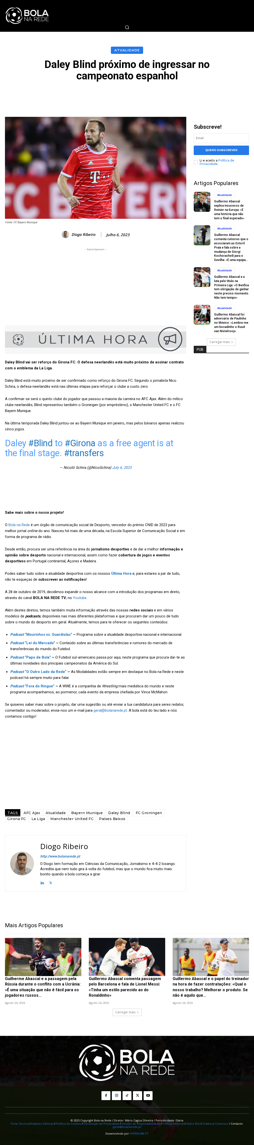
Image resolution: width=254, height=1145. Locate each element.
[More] (238, 95)
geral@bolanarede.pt (110, 710)
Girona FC (16, 819)
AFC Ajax (32, 813)
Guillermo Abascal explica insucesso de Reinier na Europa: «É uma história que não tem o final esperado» (229, 210)
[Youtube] (148, 1095)
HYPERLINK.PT (139, 1133)
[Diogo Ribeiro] (66, 234)
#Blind (40, 443)
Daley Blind (119, 813)
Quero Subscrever (221, 150)
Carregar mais (220, 342)
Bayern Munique (87, 813)
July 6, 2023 (121, 467)
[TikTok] (127, 1095)
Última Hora (121, 573)
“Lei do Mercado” (32, 643)
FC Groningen (149, 813)
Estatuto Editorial (42, 1123)
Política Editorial (173, 1123)
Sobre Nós (193, 1123)
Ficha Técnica (20, 1123)
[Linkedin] (42, 882)
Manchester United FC (72, 819)
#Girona (80, 443)
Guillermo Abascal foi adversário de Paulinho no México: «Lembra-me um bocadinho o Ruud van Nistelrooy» (231, 323)
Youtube (80, 598)
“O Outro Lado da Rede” (38, 671)
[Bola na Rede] (27, 16)
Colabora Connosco (215, 1123)
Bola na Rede (19, 525)
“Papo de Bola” (30, 657)
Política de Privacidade (217, 162)
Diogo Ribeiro (83, 234)
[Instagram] (116, 1095)
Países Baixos (112, 819)
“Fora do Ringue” (32, 686)
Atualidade (127, 50)
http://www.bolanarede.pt (60, 856)
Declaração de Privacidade (101, 1123)
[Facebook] (105, 1095)
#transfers (84, 453)
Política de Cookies (68, 1123)
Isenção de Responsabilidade (141, 1123)
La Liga (38, 819)
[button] (127, 27)
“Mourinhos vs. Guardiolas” (41, 634)
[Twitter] (51, 882)
